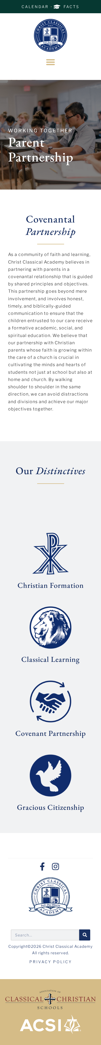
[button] (50, 62)
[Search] (84, 934)
